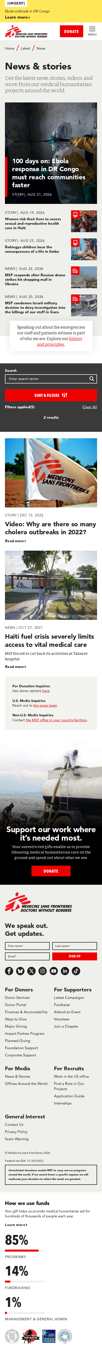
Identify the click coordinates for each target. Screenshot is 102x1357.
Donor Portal (15, 1004)
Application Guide (69, 1096)
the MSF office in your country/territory (56, 720)
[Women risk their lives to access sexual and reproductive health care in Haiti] (51, 221)
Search (11, 370)
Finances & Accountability (26, 1012)
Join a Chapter (66, 1026)
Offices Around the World (26, 1083)
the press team (45, 705)
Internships (63, 1103)
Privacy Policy (16, 1131)
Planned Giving (17, 1040)
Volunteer (62, 1019)
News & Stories (17, 1076)
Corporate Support (20, 1055)
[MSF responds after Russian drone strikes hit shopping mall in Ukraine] (51, 277)
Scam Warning (16, 1138)
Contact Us (14, 1124)
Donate (51, 871)
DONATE (71, 31)
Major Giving (16, 1026)
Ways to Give (15, 1019)
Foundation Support (21, 1047)
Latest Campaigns (69, 997)
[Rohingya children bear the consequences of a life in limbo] (51, 249)
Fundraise (62, 1004)
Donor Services (17, 997)
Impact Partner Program (25, 1033)
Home (9, 48)
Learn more (16, 17)
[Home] (28, 31)
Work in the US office (71, 1076)
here (46, 691)
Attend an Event (67, 1012)
